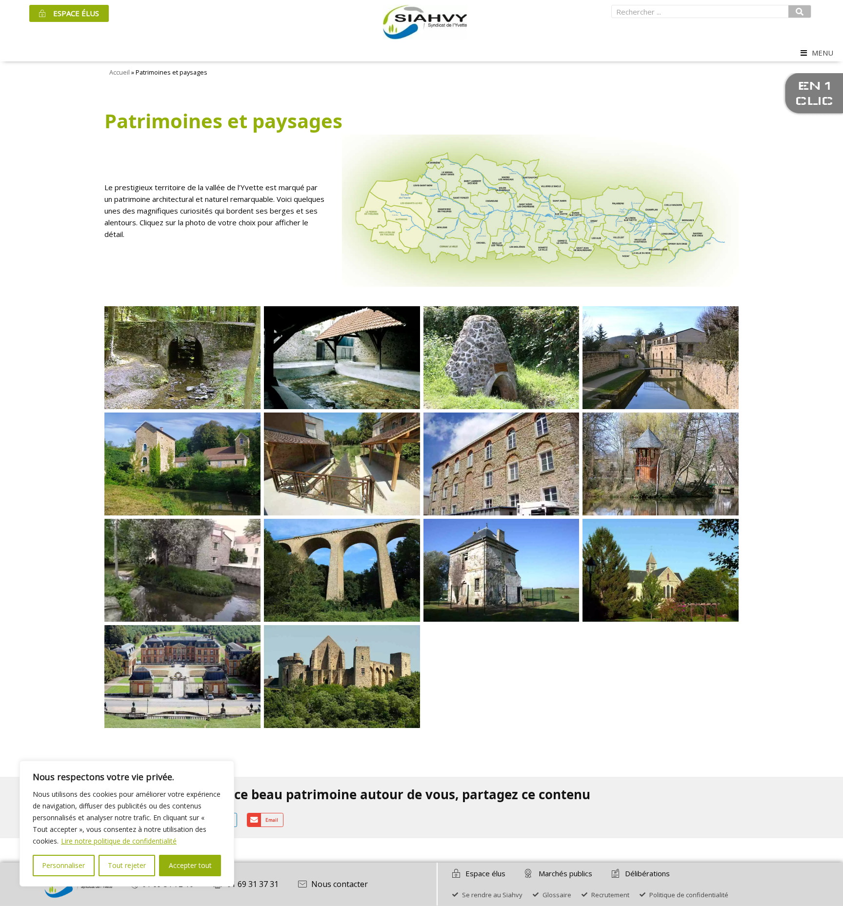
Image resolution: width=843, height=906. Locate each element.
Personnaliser (63, 865)
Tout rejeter (127, 865)
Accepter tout (190, 865)
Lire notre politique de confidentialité (119, 841)
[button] (822, 52)
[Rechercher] (799, 11)
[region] (127, 823)
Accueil (119, 72)
